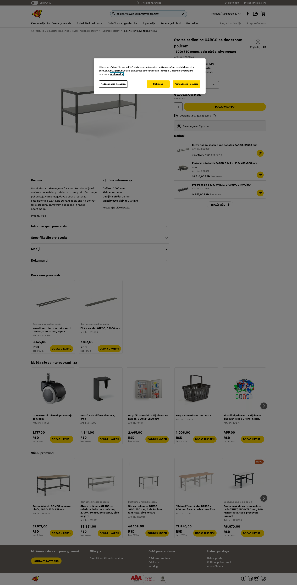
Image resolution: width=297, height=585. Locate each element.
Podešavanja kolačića (113, 83)
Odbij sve (158, 83)
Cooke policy (116, 74)
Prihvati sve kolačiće (187, 83)
